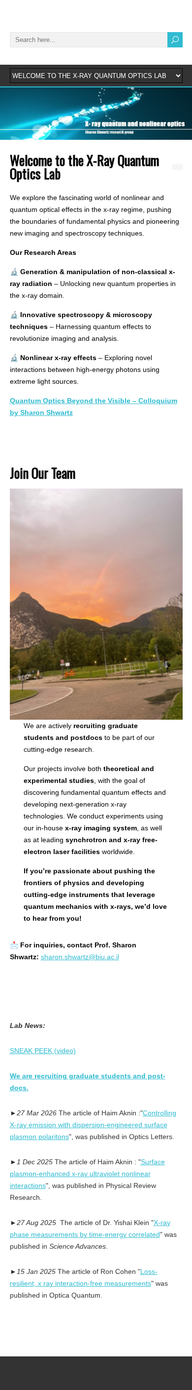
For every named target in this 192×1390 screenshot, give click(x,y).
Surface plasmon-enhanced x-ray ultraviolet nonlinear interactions (87, 1173)
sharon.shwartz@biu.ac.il (80, 957)
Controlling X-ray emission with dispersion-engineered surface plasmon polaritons (93, 1125)
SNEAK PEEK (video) (43, 1051)
